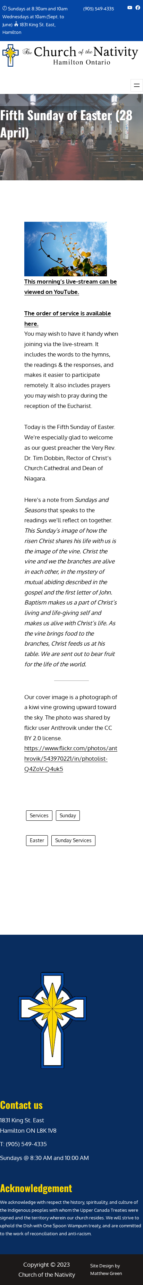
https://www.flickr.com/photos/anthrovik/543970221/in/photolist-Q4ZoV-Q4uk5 (70, 758)
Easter (37, 840)
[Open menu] (137, 85)
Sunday (68, 815)
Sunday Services (73, 840)
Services (39, 815)
